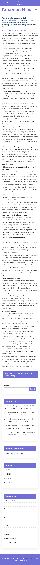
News (6, 526)
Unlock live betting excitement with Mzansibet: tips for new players (18, 420)
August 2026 (9, 470)
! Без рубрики (9, 500)
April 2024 (8, 482)
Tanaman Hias (16, 9)
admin (6, 30)
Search (6, 385)
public (6, 534)
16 (4, 509)
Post (5, 530)
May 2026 (7, 478)
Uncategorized (10, 542)
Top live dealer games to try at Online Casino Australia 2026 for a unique (19, 407)
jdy (5, 521)
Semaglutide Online (12, 538)
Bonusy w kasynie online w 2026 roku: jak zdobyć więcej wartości (19, 413)
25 (4, 513)
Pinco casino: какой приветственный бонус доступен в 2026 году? (19, 433)
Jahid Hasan (30, 558)
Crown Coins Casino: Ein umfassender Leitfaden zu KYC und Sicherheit (19, 427)
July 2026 (7, 474)
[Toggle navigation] (36, 9)
